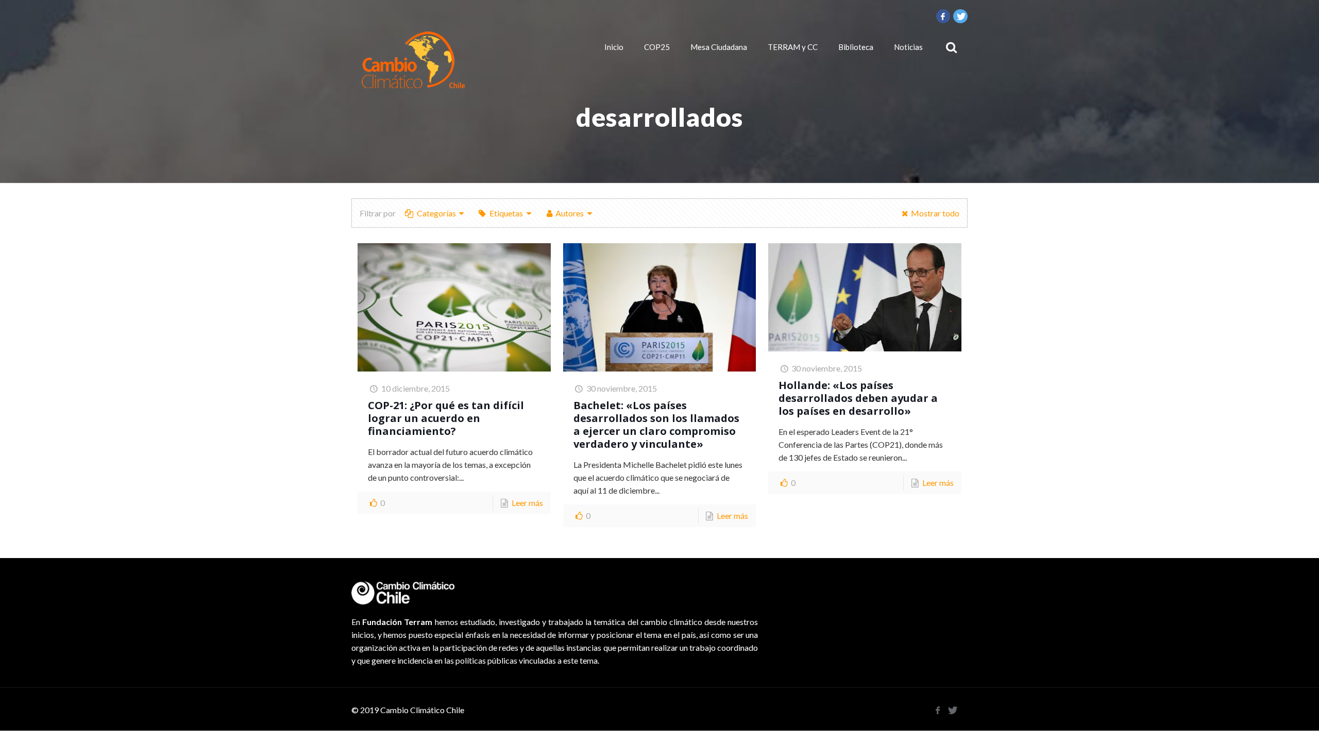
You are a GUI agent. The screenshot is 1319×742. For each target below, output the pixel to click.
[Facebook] (943, 16)
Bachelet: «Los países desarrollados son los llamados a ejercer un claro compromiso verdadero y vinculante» (656, 424)
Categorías (436, 213)
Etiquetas (506, 213)
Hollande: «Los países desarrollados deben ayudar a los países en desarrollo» (858, 398)
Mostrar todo (935, 213)
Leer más (527, 503)
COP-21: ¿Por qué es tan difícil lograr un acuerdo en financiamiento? (446, 418)
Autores (569, 213)
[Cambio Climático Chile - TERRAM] (413, 59)
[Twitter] (960, 16)
